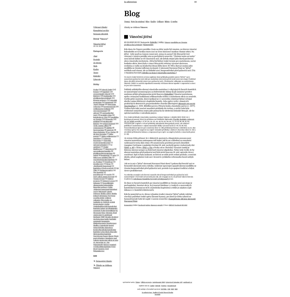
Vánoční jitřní (140, 37)
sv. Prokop (97, 162)
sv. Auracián (98, 242)
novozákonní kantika (102, 151)
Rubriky (153, 42)
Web (95, 66)
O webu (174, 22)
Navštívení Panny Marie (103, 236)
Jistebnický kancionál (102, 166)
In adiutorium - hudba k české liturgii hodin (157, 292)
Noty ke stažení (138, 22)
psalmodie (108, 96)
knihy (107, 219)
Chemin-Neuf (111, 213)
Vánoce (167, 42)
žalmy (102, 208)
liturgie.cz (109, 149)
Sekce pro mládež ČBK (102, 157)
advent (96, 113)
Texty (95, 73)
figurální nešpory (100, 187)
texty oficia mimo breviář (103, 177)
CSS (168, 289)
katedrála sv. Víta (100, 117)
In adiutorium (130, 2)
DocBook (178, 205)
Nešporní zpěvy (106, 170)
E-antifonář (107, 215)
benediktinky (108, 183)
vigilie (106, 204)
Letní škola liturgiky (108, 232)
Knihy (153, 22)
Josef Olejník (98, 104)
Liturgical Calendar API (174, 282)
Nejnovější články (104, 261)
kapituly (106, 92)
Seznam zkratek (100, 34)
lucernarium (98, 130)
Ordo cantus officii (101, 126)
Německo (109, 119)
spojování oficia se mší (108, 240)
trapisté (113, 245)
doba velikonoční (109, 136)
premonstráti (109, 107)
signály (160, 205)
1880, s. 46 (129, 148)
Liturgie (97, 79)
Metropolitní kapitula (102, 234)
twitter (147, 205)
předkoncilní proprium (102, 153)
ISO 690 (184, 205)
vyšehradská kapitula (102, 247)
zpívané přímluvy (100, 145)
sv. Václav (112, 132)
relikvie (108, 198)
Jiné (95, 56)
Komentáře (148, 45)
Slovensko (105, 200)
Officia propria (146, 282)
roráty (109, 174)
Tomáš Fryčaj (99, 179)
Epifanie (96, 217)
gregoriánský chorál (101, 94)
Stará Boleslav (99, 132)
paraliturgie (98, 174)
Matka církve (106, 193)
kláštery (96, 96)
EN (195, 2)
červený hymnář (100, 111)
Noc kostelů (98, 172)
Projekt (96, 60)
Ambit (152, 286)
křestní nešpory (99, 100)
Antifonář (109, 102)
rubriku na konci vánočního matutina (158, 73)
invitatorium (98, 219)
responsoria (98, 128)
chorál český (107, 89)
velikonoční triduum (101, 109)
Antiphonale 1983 (158, 282)
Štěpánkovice (98, 251)
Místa (167, 22)
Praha (95, 89)
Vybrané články (100, 27)
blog (103, 213)
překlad (96, 121)
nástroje (110, 130)
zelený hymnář (109, 124)
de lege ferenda (99, 134)
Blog (148, 22)
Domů (127, 22)
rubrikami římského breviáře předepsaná (150, 179)
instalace (97, 138)
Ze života (97, 63)
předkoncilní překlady (133, 45)
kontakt (157, 294)
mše (114, 155)
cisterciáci (97, 215)
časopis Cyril (103, 249)
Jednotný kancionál (101, 189)
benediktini (110, 210)
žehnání (96, 183)
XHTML (164, 289)
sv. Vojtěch (105, 202)
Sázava (106, 245)
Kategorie (98, 51)
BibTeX (171, 205)
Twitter (164, 286)
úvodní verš (98, 164)
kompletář (105, 155)
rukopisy (97, 200)
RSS (172, 289)
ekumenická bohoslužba (103, 185)
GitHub (157, 286)
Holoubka (168, 94)
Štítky (96, 84)
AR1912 (109, 128)
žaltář (95, 155)
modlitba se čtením (179, 42)
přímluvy (101, 238)
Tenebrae (109, 162)
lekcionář (102, 191)
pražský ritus (106, 115)
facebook (141, 205)
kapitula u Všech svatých (103, 168)
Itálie (110, 187)
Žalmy (138, 282)
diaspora (154, 205)
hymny (96, 92)
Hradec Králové (111, 217)
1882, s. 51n (147, 148)
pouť (95, 238)
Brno (108, 164)
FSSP (103, 217)
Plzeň (116, 236)
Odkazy (160, 22)
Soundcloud (171, 286)
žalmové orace (109, 181)
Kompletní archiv (101, 31)
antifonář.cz (187, 282)
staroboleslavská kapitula (103, 160)
